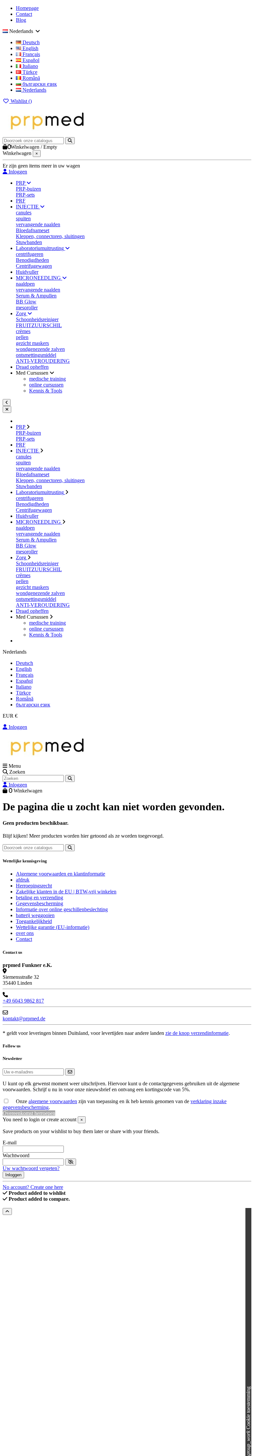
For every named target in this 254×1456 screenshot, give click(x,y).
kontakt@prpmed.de (24, 1018)
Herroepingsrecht (34, 885)
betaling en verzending (39, 897)
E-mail (10, 1142)
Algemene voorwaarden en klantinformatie (60, 874)
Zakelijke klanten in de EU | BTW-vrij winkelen (66, 891)
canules (23, 212)
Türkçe (29, 72)
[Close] (7, 409)
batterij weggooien (35, 915)
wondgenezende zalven (40, 349)
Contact (24, 14)
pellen (22, 337)
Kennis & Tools (45, 390)
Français (30, 54)
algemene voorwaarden (52, 1101)
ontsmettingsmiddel (36, 355)
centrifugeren (29, 254)
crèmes (23, 331)
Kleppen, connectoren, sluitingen (50, 236)
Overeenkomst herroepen (29, 1113)
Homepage (27, 8)
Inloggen (17, 727)
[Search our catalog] (70, 778)
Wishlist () (20, 101)
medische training (47, 379)
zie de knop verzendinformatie (197, 1033)
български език (39, 84)
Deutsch (30, 42)
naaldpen (25, 284)
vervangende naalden (38, 224)
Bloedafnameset (32, 230)
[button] (35, 373)
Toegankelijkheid (34, 921)
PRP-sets (25, 195)
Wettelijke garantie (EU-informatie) (52, 927)
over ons (25, 933)
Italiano (29, 66)
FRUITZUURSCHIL (39, 325)
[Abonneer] (70, 1072)
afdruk (22, 880)
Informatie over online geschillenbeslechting (62, 909)
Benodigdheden (32, 260)
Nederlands (33, 90)
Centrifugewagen (34, 266)
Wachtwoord (16, 1155)
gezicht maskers (32, 343)
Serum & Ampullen (36, 295)
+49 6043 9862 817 (23, 1001)
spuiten (23, 218)
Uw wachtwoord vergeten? (31, 1168)
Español (30, 60)
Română (30, 78)
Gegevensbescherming (39, 903)
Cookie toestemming (248, 1421)
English (29, 48)
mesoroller (27, 307)
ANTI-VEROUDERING (43, 361)
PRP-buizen (28, 189)
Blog (21, 20)
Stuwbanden (29, 242)
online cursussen (46, 384)
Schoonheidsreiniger (37, 319)
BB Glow (26, 301)
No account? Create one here (33, 1187)
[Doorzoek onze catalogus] (70, 140)
